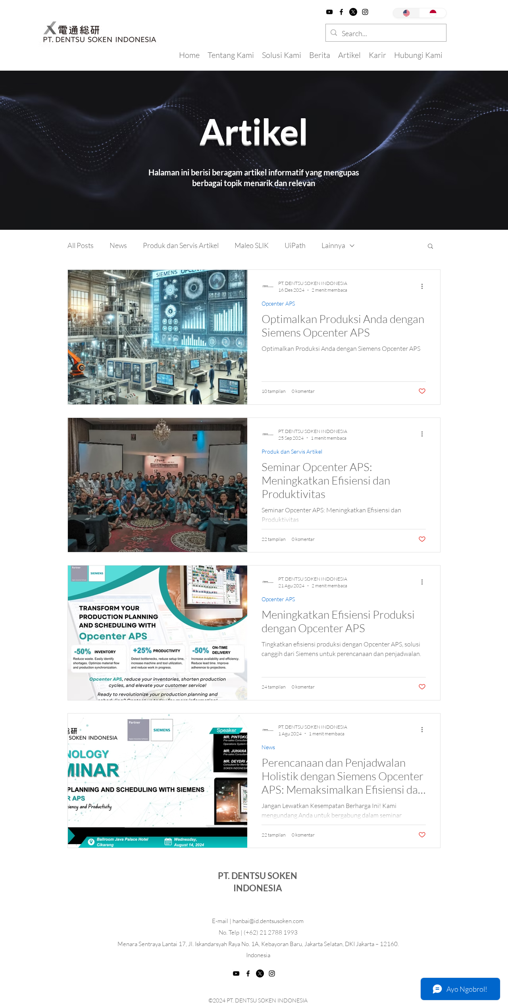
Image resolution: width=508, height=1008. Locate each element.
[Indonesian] (432, 12)
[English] (406, 12)
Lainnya (333, 245)
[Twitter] (353, 12)
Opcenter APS (278, 303)
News (118, 245)
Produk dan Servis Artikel (181, 245)
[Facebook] (341, 12)
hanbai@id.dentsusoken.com (268, 921)
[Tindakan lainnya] (424, 286)
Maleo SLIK (252, 245)
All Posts (80, 245)
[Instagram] (365, 12)
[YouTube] (329, 12)
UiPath (295, 245)
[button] (430, 246)
